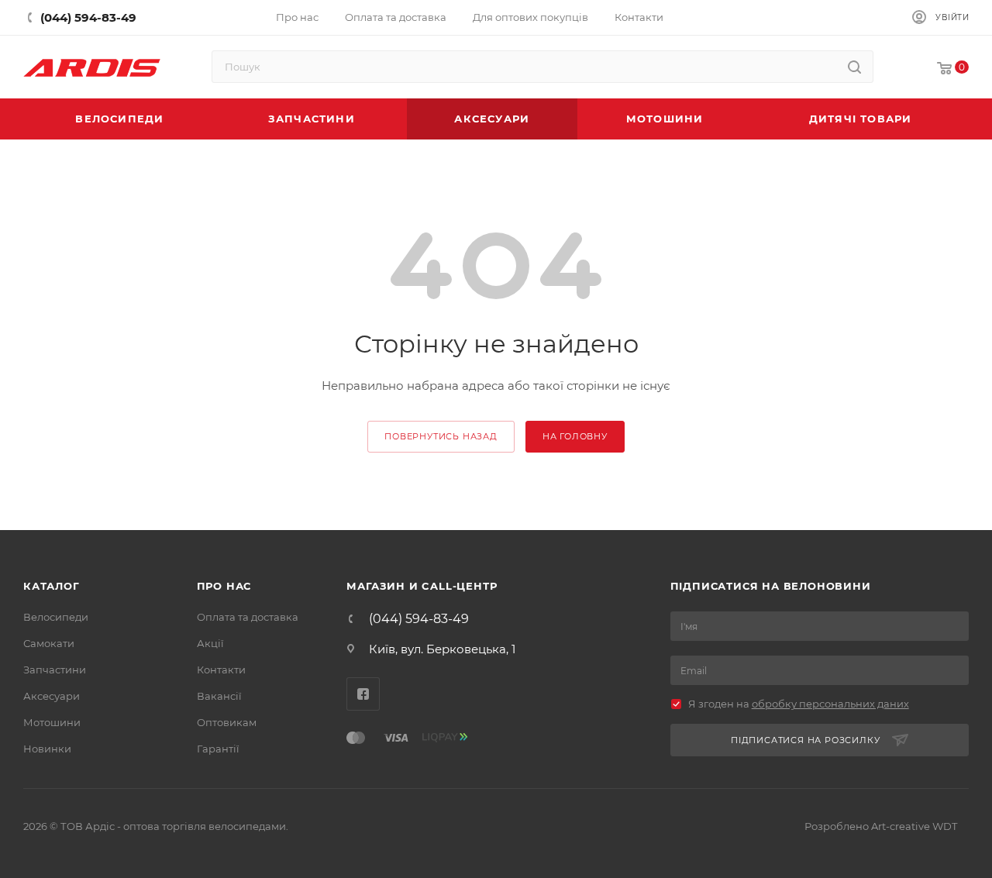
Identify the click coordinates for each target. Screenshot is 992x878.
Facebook (363, 694)
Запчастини (54, 669)
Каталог (51, 586)
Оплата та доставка (247, 617)
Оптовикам (227, 722)
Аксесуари (51, 696)
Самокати (48, 643)
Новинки (47, 748)
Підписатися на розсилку (805, 740)
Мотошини (52, 722)
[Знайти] (854, 66)
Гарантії (218, 748)
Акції (210, 643)
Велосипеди (55, 617)
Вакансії (219, 696)
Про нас (224, 586)
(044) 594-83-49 (419, 619)
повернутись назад (441, 436)
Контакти (221, 669)
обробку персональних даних (830, 703)
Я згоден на (798, 703)
